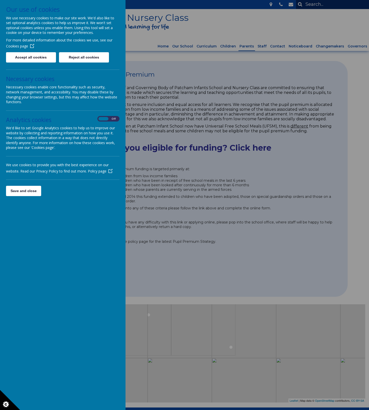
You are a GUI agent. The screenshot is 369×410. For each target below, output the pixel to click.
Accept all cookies (31, 57)
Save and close (24, 191)
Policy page (97, 171)
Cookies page (17, 46)
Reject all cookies (84, 57)
